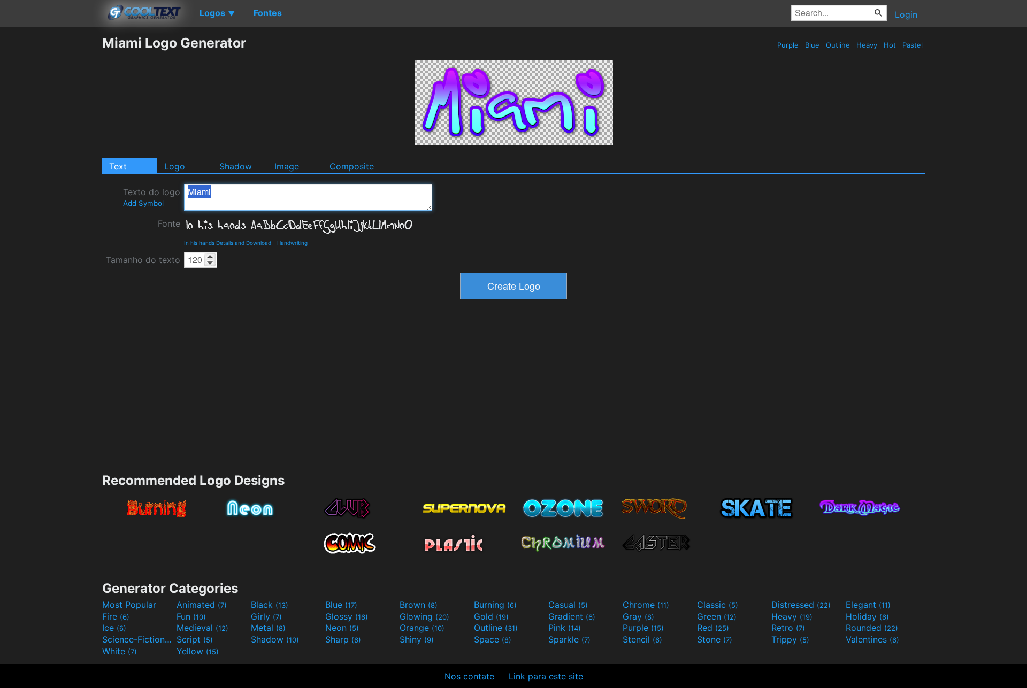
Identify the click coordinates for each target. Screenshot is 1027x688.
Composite (351, 166)
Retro (788, 627)
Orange (422, 627)
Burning (495, 604)
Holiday (867, 616)
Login (906, 14)
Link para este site (546, 676)
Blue (812, 45)
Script (195, 639)
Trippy (790, 639)
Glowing (424, 616)
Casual (568, 604)
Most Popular (129, 604)
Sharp (343, 639)
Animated (202, 604)
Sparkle (569, 639)
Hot (890, 45)
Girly (266, 616)
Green (717, 616)
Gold (491, 616)
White (119, 651)
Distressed (801, 604)
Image (286, 166)
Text (118, 166)
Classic (717, 604)
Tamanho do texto (143, 259)
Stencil (642, 639)
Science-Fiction (138, 639)
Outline (838, 45)
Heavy (866, 45)
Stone (714, 639)
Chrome (646, 604)
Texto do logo (151, 197)
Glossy (346, 616)
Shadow (235, 166)
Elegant (868, 604)
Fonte (169, 223)
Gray (638, 616)
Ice (114, 627)
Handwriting (292, 242)
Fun (191, 616)
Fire (115, 616)
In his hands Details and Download (227, 242)
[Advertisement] (51, 195)
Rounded (872, 627)
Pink (564, 627)
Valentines (872, 639)
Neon (342, 627)
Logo (174, 166)
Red (713, 627)
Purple (788, 45)
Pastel (912, 45)
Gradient (571, 616)
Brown (419, 604)
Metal (268, 627)
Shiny (417, 639)
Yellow (198, 651)
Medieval (202, 627)
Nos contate (469, 676)
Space (492, 639)
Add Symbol (143, 203)
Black (269, 604)
